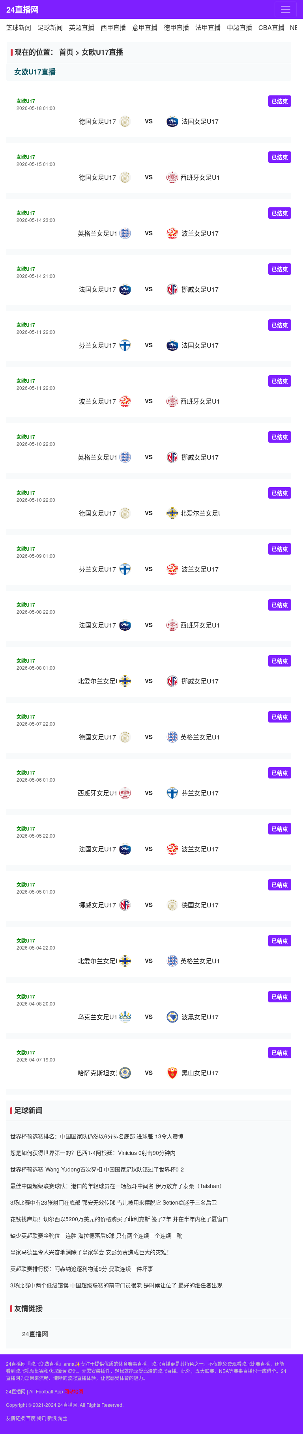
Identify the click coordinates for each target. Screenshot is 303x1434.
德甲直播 (176, 27)
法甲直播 (208, 27)
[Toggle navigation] (286, 9)
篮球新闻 (18, 27)
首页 (66, 52)
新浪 (52, 1418)
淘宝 (62, 1418)
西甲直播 (113, 27)
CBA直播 (271, 27)
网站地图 (73, 1391)
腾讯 (41, 1418)
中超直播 (239, 27)
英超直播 (81, 27)
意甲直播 (144, 27)
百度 (31, 1418)
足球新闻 (50, 27)
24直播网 (22, 9)
